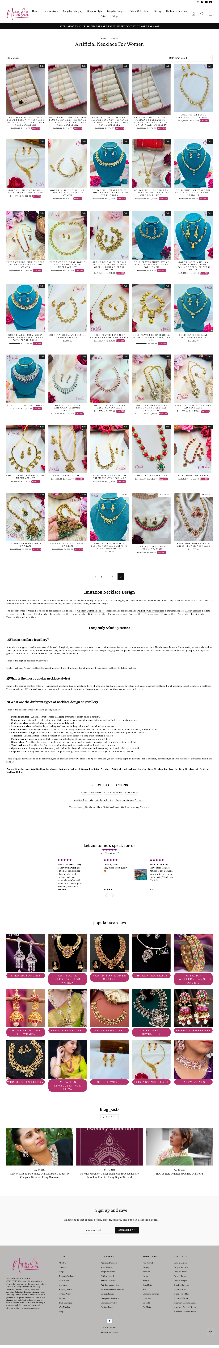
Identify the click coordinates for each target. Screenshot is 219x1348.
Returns (62, 1298)
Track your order (66, 1303)
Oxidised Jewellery (108, 1276)
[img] (109, 849)
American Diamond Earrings (185, 1303)
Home (35, 11)
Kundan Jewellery (108, 1281)
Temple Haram (180, 1276)
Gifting (157, 11)
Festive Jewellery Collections (113, 1289)
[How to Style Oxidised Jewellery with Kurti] (179, 1147)
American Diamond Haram (185, 1312)
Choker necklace (193, 611)
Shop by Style (94, 11)
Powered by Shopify (109, 1332)
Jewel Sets (147, 1298)
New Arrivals (51, 11)
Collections (112, 38)
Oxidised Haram (180, 1289)
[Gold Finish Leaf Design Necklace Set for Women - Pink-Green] (27, 200)
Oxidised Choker (181, 1298)
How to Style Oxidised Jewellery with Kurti (179, 1173)
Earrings (146, 1267)
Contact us (63, 1267)
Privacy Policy (65, 1294)
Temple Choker (180, 1272)
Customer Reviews (176, 11)
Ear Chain (147, 1307)
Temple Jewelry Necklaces (82, 807)
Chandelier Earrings (151, 1294)
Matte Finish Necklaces (108, 807)
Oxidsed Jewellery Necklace (150, 611)
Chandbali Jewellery (109, 1303)
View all (109, 1117)
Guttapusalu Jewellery (110, 1298)
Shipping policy (65, 1289)
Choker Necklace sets (91, 792)
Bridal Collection (139, 11)
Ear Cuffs (147, 1303)
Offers (104, 16)
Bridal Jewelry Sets (104, 800)
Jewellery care (64, 1281)
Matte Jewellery (107, 1267)
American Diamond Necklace (129, 800)
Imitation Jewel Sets (83, 800)
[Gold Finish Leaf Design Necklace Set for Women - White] (23, 200)
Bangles (146, 1281)
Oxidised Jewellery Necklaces (135, 807)
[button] (107, 895)
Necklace (146, 1272)
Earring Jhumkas (107, 1294)
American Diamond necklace (91, 611)
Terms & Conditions (67, 1276)
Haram (145, 1276)
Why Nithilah (64, 1307)
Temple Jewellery (108, 1272)
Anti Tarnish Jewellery (110, 1285)
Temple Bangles (180, 1281)
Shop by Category (73, 11)
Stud (144, 1289)
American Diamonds (109, 1263)
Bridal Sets (147, 1285)
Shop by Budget (116, 11)
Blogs (115, 16)
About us (62, 1263)
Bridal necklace (41, 614)
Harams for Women (113, 792)
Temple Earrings (180, 1263)
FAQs (61, 1272)
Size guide (63, 1285)
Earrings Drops (107, 1307)
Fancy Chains (131, 792)
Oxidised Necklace (181, 1294)
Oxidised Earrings (181, 1285)
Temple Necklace (181, 1267)
